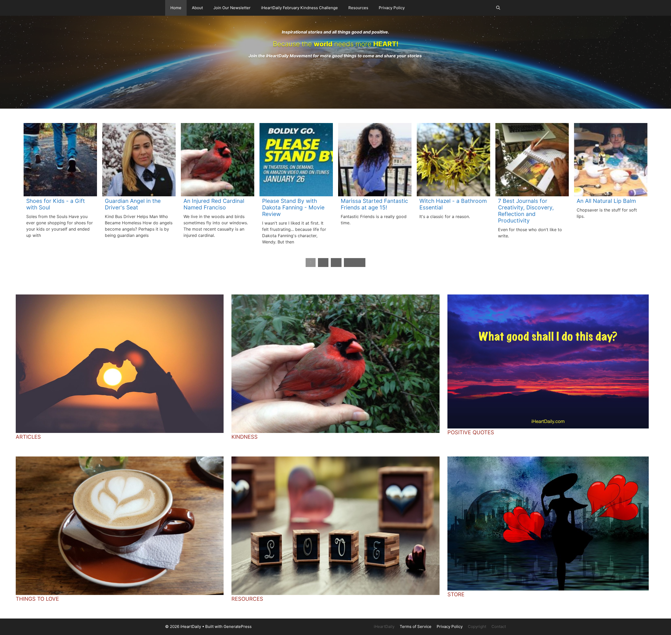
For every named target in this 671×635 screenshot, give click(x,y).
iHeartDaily (384, 626)
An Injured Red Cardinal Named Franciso (213, 204)
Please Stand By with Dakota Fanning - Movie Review (293, 207)
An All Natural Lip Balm (606, 201)
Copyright (477, 626)
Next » (354, 262)
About (197, 7)
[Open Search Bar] (498, 8)
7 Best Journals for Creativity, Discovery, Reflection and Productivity (526, 211)
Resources (358, 7)
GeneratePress (238, 626)
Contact (498, 626)
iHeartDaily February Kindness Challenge (299, 7)
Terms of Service (415, 626)
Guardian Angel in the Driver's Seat (133, 204)
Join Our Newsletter (232, 7)
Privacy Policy (392, 7)
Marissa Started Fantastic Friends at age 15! (374, 204)
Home (175, 7)
